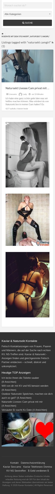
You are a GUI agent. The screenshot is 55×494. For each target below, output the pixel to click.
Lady (25, 94)
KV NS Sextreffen (16, 470)
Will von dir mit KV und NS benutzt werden (25, 385)
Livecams (13, 94)
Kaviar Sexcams (12, 466)
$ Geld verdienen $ (38, 470)
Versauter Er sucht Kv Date (17, 409)
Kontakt (14, 462)
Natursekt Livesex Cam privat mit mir (28, 88)
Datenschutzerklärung (33, 462)
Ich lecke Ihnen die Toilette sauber (20, 378)
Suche (28, 23)
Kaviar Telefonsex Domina (37, 466)
